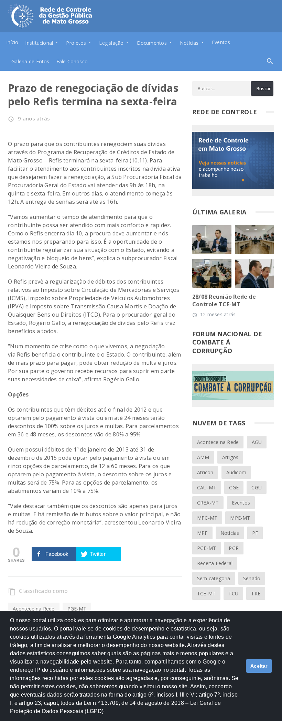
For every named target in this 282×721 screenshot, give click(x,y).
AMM (203, 457)
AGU (257, 442)
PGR (234, 548)
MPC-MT (207, 518)
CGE (234, 487)
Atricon (205, 472)
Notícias (229, 533)
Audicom (236, 472)
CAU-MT (206, 487)
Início (12, 42)
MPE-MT (240, 518)
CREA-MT (208, 502)
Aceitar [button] (259, 666)
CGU (256, 487)
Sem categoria (213, 578)
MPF (202, 533)
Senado (251, 578)
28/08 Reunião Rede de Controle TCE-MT (224, 300)
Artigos (230, 457)
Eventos (221, 42)
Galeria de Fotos (30, 61)
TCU (233, 593)
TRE (255, 593)
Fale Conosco (72, 61)
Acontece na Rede (33, 608)
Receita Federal (214, 563)
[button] (106, 714)
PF (255, 533)
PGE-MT (76, 608)
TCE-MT (206, 593)
